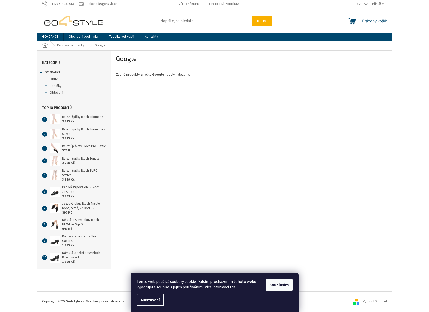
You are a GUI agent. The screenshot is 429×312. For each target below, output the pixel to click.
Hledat (262, 21)
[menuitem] (50, 37)
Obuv (54, 79)
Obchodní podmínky (224, 4)
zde (233, 287)
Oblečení (56, 92)
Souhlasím (279, 285)
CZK (360, 4)
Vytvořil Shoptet (375, 301)
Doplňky (56, 85)
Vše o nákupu (189, 4)
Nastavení (150, 300)
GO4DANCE (53, 72)
